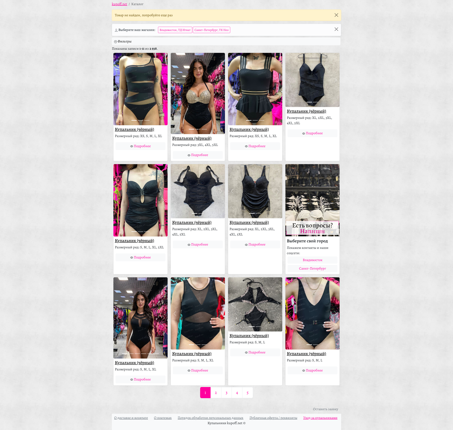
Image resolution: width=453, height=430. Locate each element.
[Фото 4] (143, 354)
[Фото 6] (156, 354)
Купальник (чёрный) (134, 129)
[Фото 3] (147, 120)
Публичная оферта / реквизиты (273, 417)
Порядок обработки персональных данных (210, 417)
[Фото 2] (140, 120)
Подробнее (142, 146)
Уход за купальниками (320, 417)
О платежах (163, 417)
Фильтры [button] (124, 41)
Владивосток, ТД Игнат (175, 30)
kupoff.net (119, 4)
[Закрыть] (336, 15)
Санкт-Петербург (312, 268)
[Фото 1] (134, 120)
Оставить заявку (325, 409)
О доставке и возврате (131, 417)
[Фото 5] (150, 354)
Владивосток (312, 260)
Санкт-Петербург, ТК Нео (211, 30)
